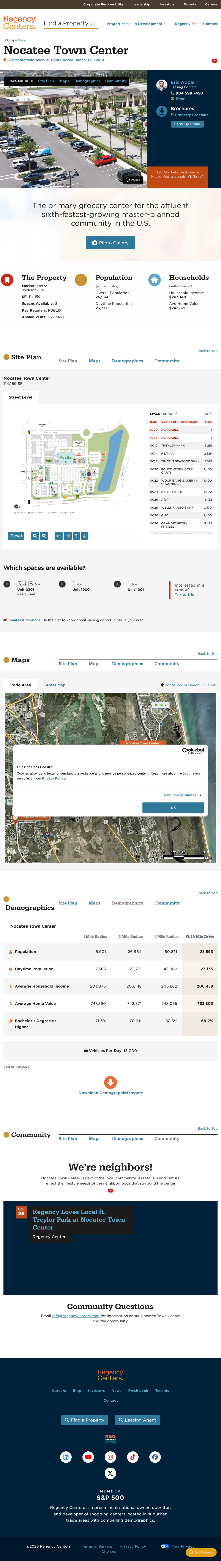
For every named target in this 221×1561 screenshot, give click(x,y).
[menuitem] (112, 26)
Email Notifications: (25, 620)
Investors (167, 4)
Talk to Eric (184, 594)
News (116, 1391)
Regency (183, 24)
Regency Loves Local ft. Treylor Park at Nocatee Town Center (79, 1219)
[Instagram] (111, 1457)
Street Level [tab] (20, 397)
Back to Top (208, 351)
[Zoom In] (35, 536)
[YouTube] (89, 1457)
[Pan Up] (76, 536)
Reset (16, 535)
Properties (116, 24)
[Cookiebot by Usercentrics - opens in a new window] (185, 751)
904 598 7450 (187, 93)
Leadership (141, 4)
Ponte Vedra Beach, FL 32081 (191, 685)
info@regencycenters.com (75, 1316)
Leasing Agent (140, 1420)
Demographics (87, 81)
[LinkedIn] (66, 1457)
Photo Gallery (114, 242)
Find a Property (87, 1420)
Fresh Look (138, 1391)
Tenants (190, 4)
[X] (110, 1473)
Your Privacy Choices (179, 795)
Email (181, 99)
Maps (64, 81)
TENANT (168, 413)
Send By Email (187, 124)
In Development (147, 24)
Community (115, 81)
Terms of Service (97, 1546)
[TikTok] (133, 1457)
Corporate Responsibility (103, 4)
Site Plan (46, 81)
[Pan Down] (84, 536)
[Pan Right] (68, 536)
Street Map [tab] (55, 685)
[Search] (93, 24)
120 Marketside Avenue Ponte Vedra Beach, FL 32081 (177, 174)
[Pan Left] (59, 536)
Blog (77, 1391)
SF (207, 413)
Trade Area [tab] (20, 685)
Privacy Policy (133, 1546)
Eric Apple (183, 82)
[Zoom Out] (44, 536)
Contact (210, 24)
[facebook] (155, 1457)
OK (173, 808)
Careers (211, 4)
